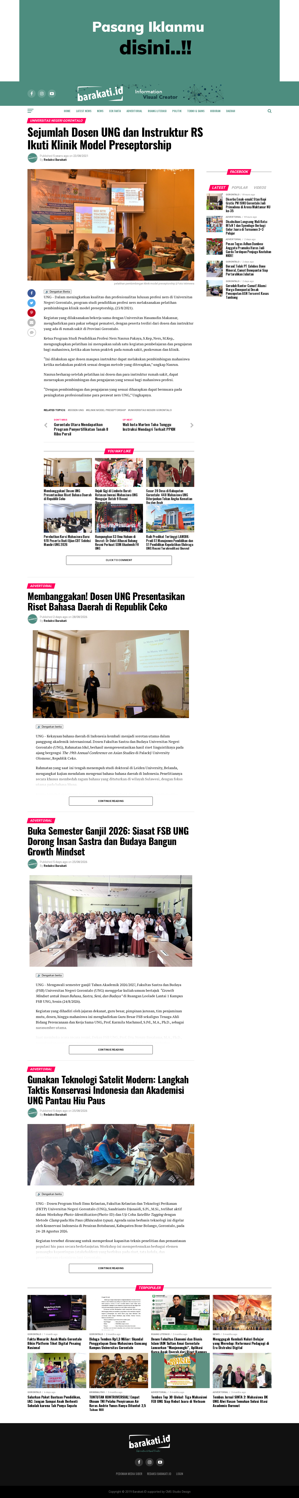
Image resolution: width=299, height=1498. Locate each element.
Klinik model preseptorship (106, 410)
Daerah (230, 111)
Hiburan (215, 111)
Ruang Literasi (157, 111)
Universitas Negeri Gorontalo (151, 410)
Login (179, 1474)
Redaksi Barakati (55, 159)
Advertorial (134, 111)
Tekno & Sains (195, 111)
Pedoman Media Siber (129, 1474)
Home (67, 111)
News (100, 111)
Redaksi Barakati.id (159, 1474)
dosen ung (76, 410)
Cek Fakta (115, 111)
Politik (176, 111)
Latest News (83, 111)
